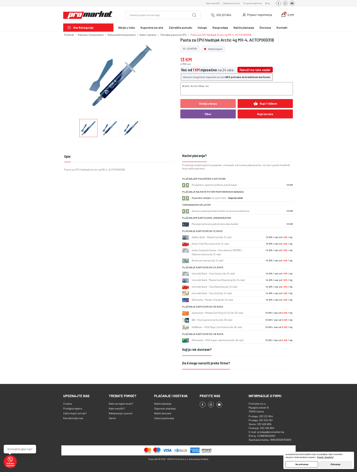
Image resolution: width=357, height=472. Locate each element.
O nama (67, 403)
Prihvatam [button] (335, 464)
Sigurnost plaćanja (165, 408)
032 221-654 (223, 15)
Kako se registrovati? (121, 403)
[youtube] (292, 3)
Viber (208, 114)
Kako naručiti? (213, 3)
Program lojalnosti (252, 3)
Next (168, 76)
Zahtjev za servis (231, 3)
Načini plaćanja (162, 403)
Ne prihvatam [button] (301, 464)
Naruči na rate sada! (255, 70)
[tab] (237, 156)
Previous (73, 76)
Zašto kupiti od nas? (74, 413)
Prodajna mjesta (72, 408)
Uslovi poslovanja (164, 418)
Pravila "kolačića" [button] (325, 457)
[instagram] (285, 3)
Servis (112, 418)
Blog (267, 3)
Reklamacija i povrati (121, 413)
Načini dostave (162, 413)
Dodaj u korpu (208, 103)
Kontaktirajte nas (73, 418)
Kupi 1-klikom (265, 103)
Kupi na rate (265, 114)
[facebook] (278, 3)
